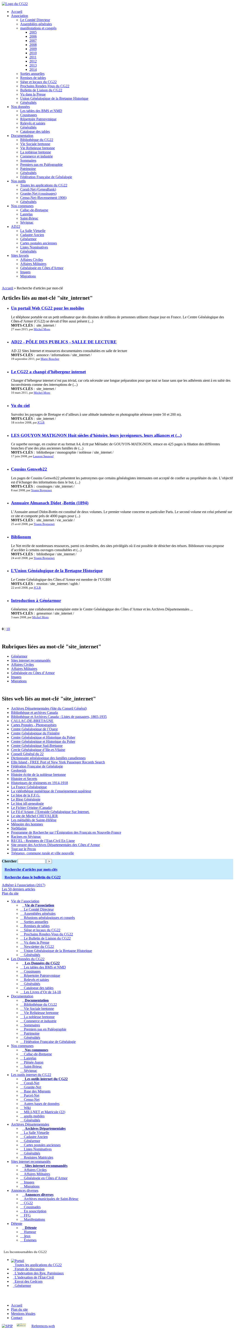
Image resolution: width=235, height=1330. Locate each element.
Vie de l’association (25, 901)
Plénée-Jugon (32, 1062)
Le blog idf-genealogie (27, 803)
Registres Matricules (37, 1157)
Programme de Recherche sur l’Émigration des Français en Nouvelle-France (66, 832)
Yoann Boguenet (41, 490)
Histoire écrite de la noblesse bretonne (38, 775)
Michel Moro (42, 329)
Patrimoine (28, 169)
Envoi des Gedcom (27, 1281)
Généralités (28, 102)
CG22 (27, 1203)
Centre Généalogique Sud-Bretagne (37, 746)
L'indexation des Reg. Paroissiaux (38, 1273)
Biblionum (21, 536)
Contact (16, 1318)
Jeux (26, 1236)
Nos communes (22, 206)
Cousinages (28, 115)
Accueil (16, 12)
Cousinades (31, 1207)
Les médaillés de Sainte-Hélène (33, 820)
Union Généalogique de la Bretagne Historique (54, 98)
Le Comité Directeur (35, 20)
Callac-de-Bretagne (34, 210)
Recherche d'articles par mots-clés (31, 869)
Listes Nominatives (34, 247)
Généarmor (28, 239)
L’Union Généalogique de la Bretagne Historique (57, 570)
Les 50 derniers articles (18, 889)
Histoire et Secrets (24, 779)
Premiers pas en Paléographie (41, 165)
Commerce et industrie (36, 156)
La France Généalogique (29, 787)
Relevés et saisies (32, 123)
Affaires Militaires (33, 264)
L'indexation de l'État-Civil (33, 1277)
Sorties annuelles (32, 74)
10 (8, 629)
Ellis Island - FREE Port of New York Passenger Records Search (58, 762)
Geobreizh (18, 770)
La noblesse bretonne (35, 152)
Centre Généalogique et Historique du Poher (43, 737)
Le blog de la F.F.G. (25, 795)
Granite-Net (31, 1087)
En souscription (34, 1211)
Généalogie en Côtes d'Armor (41, 268)
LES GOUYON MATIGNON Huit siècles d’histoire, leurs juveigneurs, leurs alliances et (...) (96, 435)
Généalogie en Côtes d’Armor (33, 673)
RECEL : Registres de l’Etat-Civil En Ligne (43, 841)
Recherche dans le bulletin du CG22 (33, 877)
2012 (33, 61)
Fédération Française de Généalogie (46, 177)
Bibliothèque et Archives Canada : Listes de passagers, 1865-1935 (59, 717)
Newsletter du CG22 (38, 947)
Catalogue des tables (35, 131)
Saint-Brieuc (29, 218)
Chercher (9, 861)
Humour (29, 1232)
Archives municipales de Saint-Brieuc (50, 1199)
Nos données (20, 107)
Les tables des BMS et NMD (41, 111)
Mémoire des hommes (27, 824)
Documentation (22, 136)
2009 (33, 49)
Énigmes (29, 1240)
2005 (33, 32)
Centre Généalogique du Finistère (35, 733)
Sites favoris (20, 255)
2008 (33, 45)
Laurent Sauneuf (43, 456)
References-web (43, 1326)
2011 (32, 57)
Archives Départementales (30, 1124)
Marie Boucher (50, 359)
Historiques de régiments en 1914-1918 (39, 783)
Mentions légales (23, 1314)
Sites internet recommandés (30, 660)
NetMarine (19, 828)
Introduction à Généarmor (36, 600)
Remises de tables (33, 78)
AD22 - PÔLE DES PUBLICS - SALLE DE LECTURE (64, 341)
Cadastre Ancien (32, 235)
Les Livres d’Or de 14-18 (41, 992)
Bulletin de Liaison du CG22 (41, 90)
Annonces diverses (24, 1190)
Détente (16, 1224)
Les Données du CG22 (28, 959)
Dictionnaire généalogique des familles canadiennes (48, 758)
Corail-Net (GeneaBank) (38, 189)
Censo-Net (30, 1099)
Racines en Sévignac (26, 837)
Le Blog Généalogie (25, 799)
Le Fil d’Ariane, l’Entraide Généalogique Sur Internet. (50, 812)
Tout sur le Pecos (23, 849)
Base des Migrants (36, 1091)
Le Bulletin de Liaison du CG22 (46, 938)
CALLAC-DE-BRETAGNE (32, 721)
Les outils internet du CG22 (31, 1075)
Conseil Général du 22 (27, 754)
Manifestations (33, 1219)
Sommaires (28, 160)
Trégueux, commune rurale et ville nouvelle (42, 853)
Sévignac (27, 222)
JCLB (41, 422)
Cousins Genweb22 (29, 469)
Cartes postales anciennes (38, 243)
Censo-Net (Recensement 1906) (43, 198)
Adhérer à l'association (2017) (23, 885)
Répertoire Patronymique (38, 119)
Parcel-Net (30, 1095)
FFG (26, 1215)
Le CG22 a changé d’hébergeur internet (48, 371)
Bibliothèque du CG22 (36, 140)
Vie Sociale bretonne (35, 144)
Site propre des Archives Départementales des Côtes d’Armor (55, 845)
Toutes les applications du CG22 (43, 185)
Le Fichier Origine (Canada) (31, 808)
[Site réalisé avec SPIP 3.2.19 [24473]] (7, 1326)
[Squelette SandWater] (21, 1326)
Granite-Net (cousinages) (38, 193)
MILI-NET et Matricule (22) (43, 1112)
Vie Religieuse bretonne (37, 148)
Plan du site (10, 893)
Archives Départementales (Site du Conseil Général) (49, 708)
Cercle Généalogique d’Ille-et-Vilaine (38, 750)
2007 (33, 40)
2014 (33, 69)
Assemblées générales (36, 24)
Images (25, 272)
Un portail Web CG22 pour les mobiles (47, 308)
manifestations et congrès (38, 28)
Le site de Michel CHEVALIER (34, 816)
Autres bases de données (40, 1104)
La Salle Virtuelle (32, 231)
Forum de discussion (29, 1269)
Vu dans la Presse (33, 94)
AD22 (15, 227)
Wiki (26, 1108)
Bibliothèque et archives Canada (34, 712)
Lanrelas (26, 214)
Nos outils (18, 181)
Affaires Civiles (31, 260)
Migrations (28, 276)
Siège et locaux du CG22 (38, 82)
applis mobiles (33, 1116)
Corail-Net (30, 1083)
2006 (33, 36)
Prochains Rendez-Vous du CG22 (44, 86)
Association (19, 16)
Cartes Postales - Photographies (33, 725)
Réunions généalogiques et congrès (48, 918)
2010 (33, 53)
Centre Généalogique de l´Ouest (34, 729)
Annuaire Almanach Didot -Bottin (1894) (49, 502)
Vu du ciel (20, 405)
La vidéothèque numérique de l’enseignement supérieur (51, 791)
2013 (33, 65)
